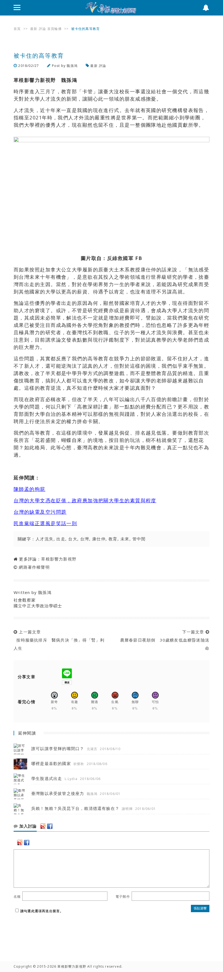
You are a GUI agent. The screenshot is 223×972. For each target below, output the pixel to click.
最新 (33, 28)
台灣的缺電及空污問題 (40, 512)
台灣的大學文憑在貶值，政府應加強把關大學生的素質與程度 (85, 500)
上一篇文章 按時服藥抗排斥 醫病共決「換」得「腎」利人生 (59, 640)
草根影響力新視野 (58, 559)
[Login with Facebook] (49, 826)
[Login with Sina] (43, 826)
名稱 (17, 896)
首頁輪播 (54, 28)
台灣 (84, 538)
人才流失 (45, 538)
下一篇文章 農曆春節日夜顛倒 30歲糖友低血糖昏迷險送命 (163, 640)
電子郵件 (123, 896)
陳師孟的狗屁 (29, 489)
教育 (113, 538)
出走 (60, 538)
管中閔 (139, 538)
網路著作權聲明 (34, 567)
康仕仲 (99, 538)
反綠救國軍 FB (125, 258)
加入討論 (27, 826)
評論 (42, 28)
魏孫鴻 (72, 65)
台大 (72, 538)
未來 (124, 538)
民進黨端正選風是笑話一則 (45, 523)
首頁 (17, 28)
